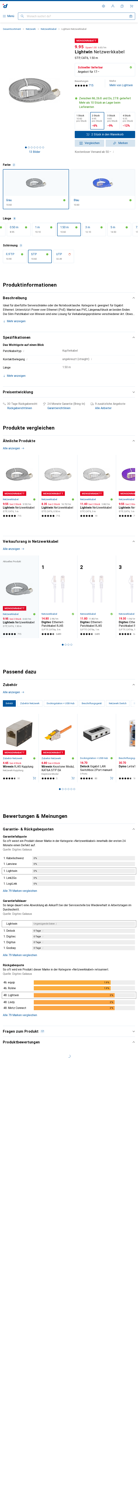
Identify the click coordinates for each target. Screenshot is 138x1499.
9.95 (79, 46)
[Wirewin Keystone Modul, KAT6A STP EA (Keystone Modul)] (58, 748)
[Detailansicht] (69, 871)
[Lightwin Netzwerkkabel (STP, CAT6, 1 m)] (19, 487)
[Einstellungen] (103, 6)
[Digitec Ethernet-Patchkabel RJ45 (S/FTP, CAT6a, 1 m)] (96, 596)
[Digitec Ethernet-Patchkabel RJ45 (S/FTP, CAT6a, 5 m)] (58, 596)
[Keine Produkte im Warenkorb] (131, 6)
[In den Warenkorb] (34, 778)
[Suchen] (22, 16)
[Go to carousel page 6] (74, 526)
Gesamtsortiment (12, 29)
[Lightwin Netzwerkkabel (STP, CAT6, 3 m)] (96, 487)
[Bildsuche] (130, 16)
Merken (123, 143)
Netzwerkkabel (48, 29)
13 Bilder (34, 152)
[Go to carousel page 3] (65, 526)
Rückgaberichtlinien (19, 408)
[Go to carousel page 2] (63, 526)
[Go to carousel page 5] (71, 526)
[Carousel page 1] (60, 526)
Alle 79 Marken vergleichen (20, 891)
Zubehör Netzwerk (12, 758)
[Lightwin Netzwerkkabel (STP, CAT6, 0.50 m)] (58, 487)
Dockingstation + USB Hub (94, 758)
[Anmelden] (112, 6)
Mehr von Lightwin (121, 83)
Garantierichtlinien (58, 408)
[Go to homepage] (5, 6)
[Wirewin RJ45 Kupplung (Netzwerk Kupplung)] (19, 748)
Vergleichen (92, 143)
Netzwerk (31, 29)
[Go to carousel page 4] (68, 526)
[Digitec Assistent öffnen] (122, 6)
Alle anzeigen (11, 448)
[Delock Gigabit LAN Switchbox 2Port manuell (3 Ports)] (96, 748)
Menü (10, 16)
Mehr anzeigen (16, 321)
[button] (105, 102)
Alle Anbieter (103, 408)
